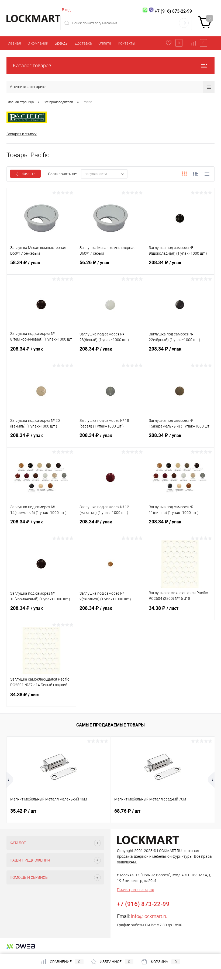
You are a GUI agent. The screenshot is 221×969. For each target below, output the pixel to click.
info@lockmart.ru (149, 916)
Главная (13, 43)
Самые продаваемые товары (110, 725)
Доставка (83, 43)
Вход (66, 10)
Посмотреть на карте (135, 889)
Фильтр (29, 174)
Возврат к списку (21, 134)
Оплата (104, 43)
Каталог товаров (32, 65)
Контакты (126, 43)
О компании (37, 43)
